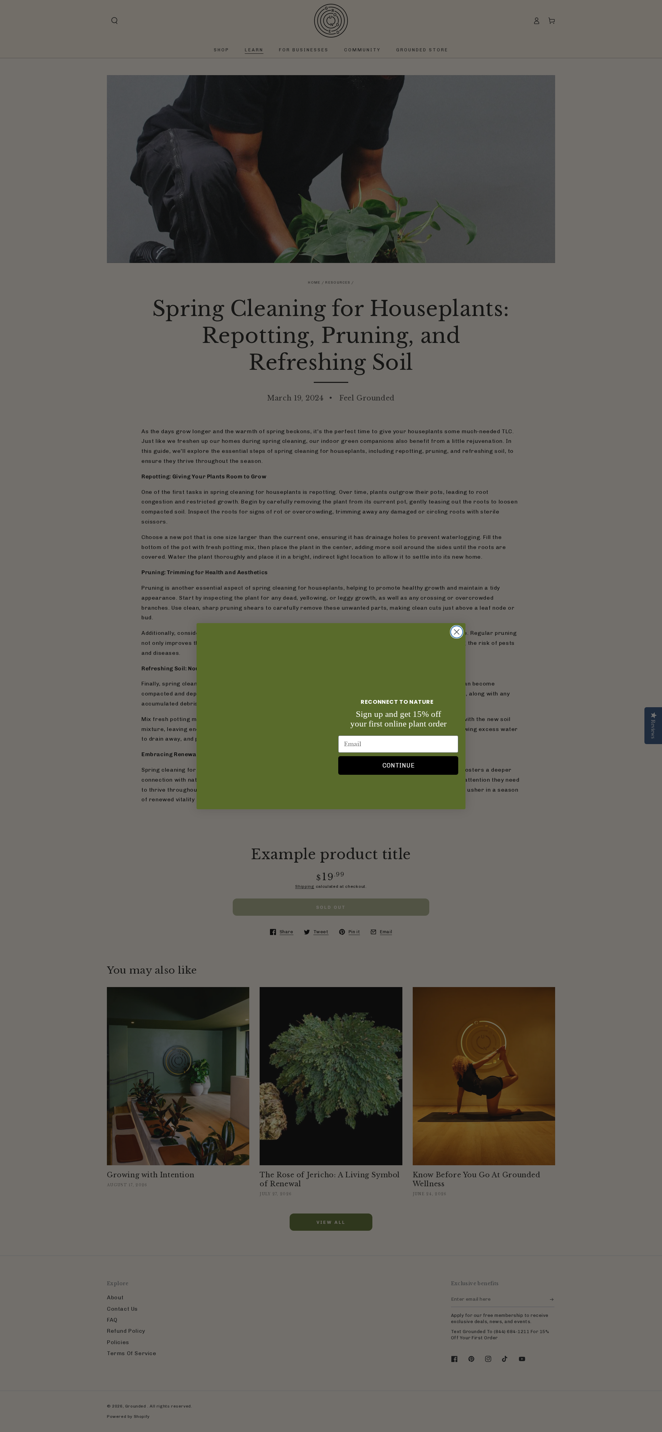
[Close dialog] (457, 632)
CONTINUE (398, 765)
